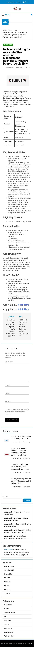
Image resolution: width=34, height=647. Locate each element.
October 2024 (8, 574)
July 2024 (7, 578)
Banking (6, 608)
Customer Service (9, 612)
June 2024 (7, 582)
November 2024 (9, 570)
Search (5, 497)
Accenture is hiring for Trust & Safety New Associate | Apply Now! (20, 467)
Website (7, 401)
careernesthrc (9, 67)
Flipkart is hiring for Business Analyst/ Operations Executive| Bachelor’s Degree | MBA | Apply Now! (16, 552)
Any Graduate (8, 605)
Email (7, 393)
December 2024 (9, 566)
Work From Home (9, 636)
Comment (9, 362)
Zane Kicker (8, 550)
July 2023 (7, 586)
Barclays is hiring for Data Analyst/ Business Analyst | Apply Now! (21, 481)
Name (7, 385)
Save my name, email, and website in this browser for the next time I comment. (17, 412)
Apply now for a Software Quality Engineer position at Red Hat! (17, 2)
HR (5, 616)
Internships (7, 620)
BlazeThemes (28, 643)
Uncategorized (8, 632)
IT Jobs (6, 624)
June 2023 (7, 589)
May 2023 (7, 593)
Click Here (23, 304)
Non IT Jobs (8, 45)
